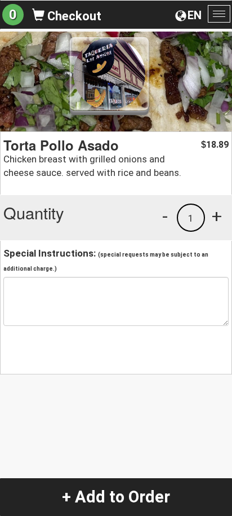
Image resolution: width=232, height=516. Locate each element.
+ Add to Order (116, 496)
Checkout (72, 16)
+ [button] (217, 216)
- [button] (165, 216)
